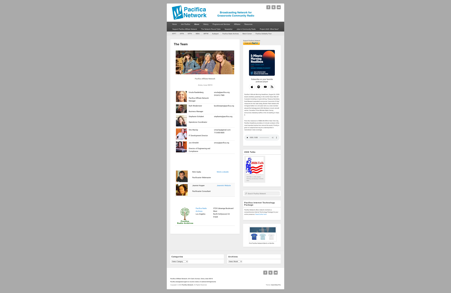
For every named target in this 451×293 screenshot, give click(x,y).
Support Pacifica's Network (251, 40)
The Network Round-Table (211, 29)
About (196, 24)
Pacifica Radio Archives (230, 33)
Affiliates (237, 24)
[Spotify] (258, 87)
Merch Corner (247, 33)
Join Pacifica (185, 24)
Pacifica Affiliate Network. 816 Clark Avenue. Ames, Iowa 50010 (191, 279)
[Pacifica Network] (213, 19)
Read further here (261, 214)
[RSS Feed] (272, 87)
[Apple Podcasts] (252, 87)
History (205, 24)
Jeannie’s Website (224, 185)
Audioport (215, 33)
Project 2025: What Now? (269, 29)
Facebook (268, 7)
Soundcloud (279, 7)
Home (174, 24)
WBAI (198, 33)
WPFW (206, 33)
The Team (181, 44)
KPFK (190, 33)
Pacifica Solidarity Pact (264, 33)
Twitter (274, 7)
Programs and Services (221, 24)
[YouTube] (265, 87)
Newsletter (229, 29)
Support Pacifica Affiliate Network (184, 29)
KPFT (174, 33)
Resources (248, 24)
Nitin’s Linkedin (223, 172)
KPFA (182, 33)
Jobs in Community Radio (246, 29)
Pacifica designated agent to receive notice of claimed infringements (193, 282)
